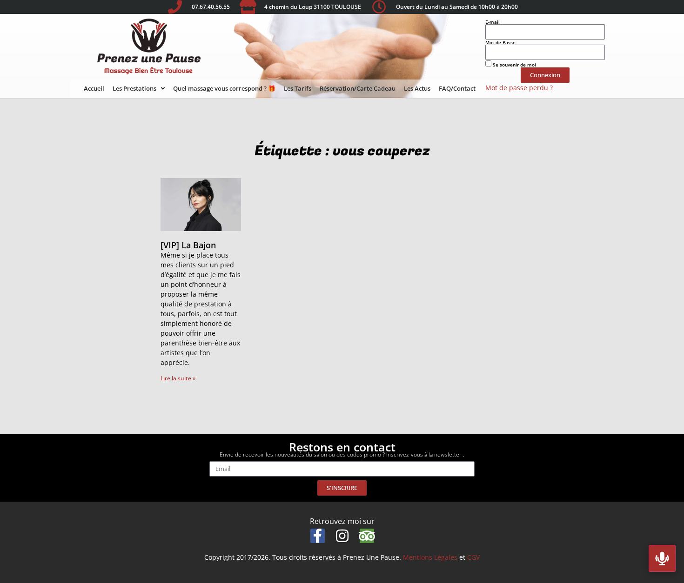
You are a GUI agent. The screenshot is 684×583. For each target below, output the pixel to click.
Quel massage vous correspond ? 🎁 (224, 88)
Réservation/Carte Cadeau (358, 88)
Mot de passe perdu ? (519, 87)
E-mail (492, 22)
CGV (473, 557)
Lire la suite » (178, 378)
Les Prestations (134, 88)
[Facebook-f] (317, 536)
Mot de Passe (500, 42)
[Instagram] (342, 536)
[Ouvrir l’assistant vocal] (662, 558)
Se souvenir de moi (513, 64)
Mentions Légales (430, 557)
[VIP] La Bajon (188, 245)
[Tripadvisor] (367, 536)
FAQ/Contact (457, 88)
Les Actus (417, 88)
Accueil (94, 88)
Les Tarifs (297, 88)
